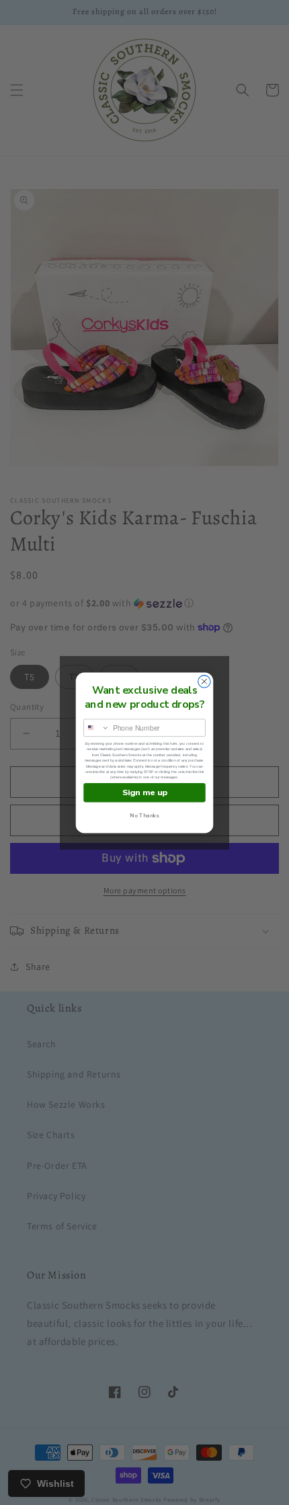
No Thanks (144, 816)
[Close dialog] (204, 681)
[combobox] (97, 727)
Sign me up (144, 792)
